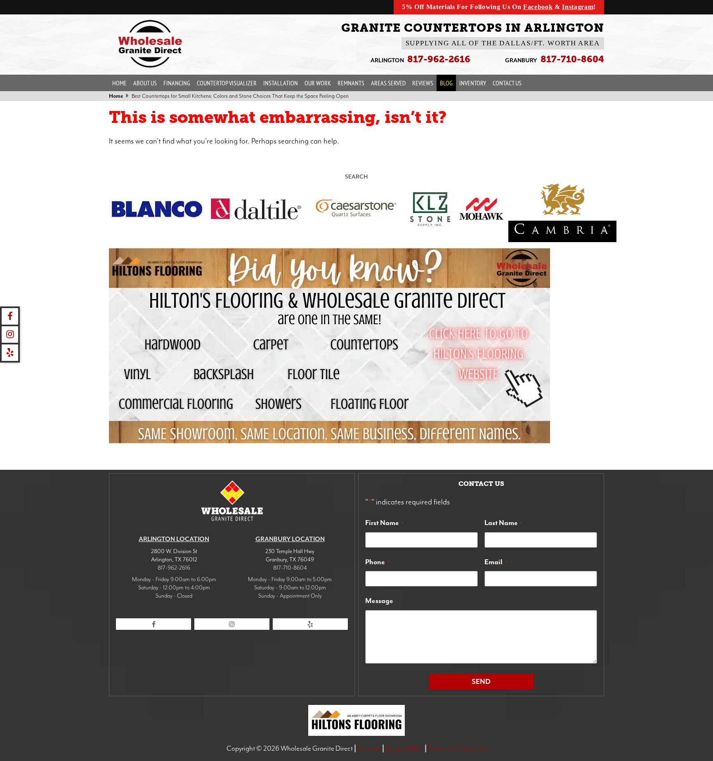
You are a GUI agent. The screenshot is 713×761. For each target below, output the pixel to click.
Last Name (503, 522)
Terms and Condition (457, 748)
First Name (384, 522)
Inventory (472, 83)
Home (119, 83)
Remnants (351, 83)
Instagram (577, 6)
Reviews (422, 83)
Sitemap (369, 748)
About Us (145, 83)
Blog (446, 83)
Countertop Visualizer (227, 83)
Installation (280, 83)
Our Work (318, 83)
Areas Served (388, 83)
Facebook (537, 6)
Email (495, 561)
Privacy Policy (404, 748)
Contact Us (507, 83)
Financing (176, 83)
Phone (377, 561)
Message (379, 600)
